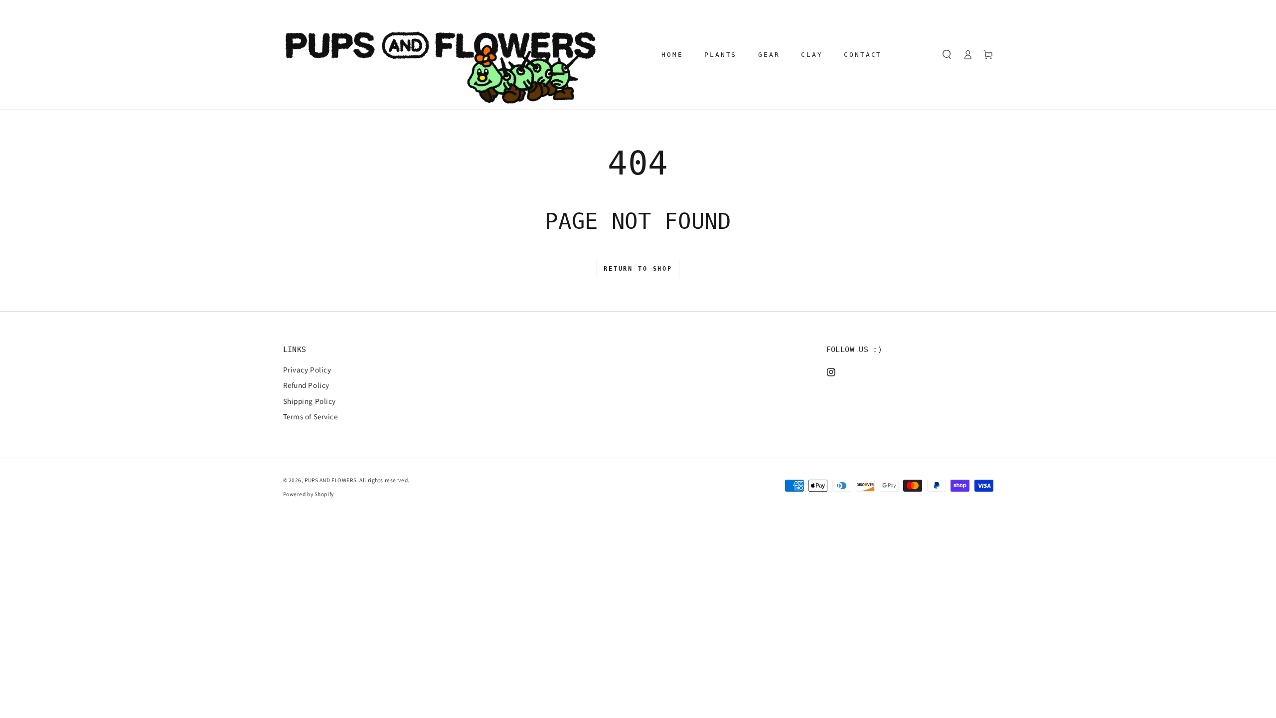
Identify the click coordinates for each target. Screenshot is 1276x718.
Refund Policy (306, 385)
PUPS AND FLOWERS (330, 480)
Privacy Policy (307, 369)
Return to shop (638, 268)
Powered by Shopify (308, 494)
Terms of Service (310, 416)
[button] (947, 54)
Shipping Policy (309, 401)
